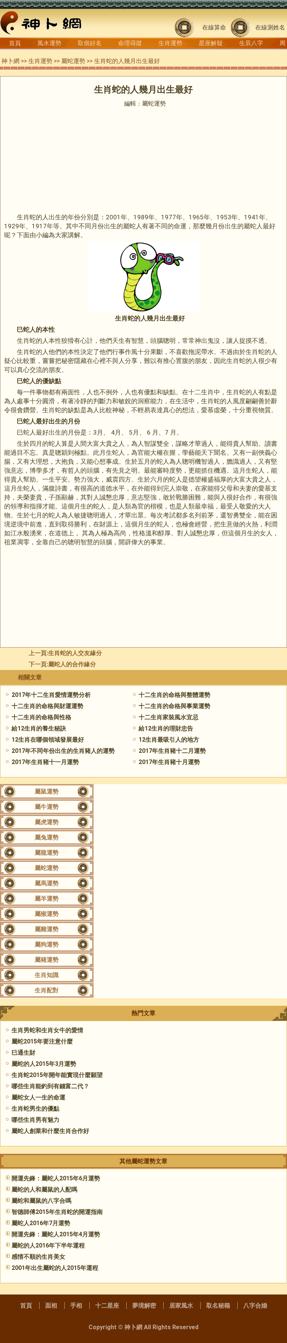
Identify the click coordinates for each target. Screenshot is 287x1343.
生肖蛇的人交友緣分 (75, 653)
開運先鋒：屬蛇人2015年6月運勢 (56, 1178)
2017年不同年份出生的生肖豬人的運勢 (63, 750)
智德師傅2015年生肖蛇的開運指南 (57, 1211)
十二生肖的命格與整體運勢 (174, 694)
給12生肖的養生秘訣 (39, 728)
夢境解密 (144, 1305)
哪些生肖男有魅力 (35, 1119)
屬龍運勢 (47, 852)
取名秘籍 (218, 1305)
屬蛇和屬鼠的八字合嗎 (41, 1200)
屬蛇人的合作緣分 (72, 664)
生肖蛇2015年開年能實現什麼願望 (57, 1075)
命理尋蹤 (130, 43)
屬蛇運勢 (73, 61)
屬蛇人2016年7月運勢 (41, 1223)
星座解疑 (211, 43)
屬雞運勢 (47, 929)
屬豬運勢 (47, 959)
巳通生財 (24, 1052)
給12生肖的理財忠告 (166, 728)
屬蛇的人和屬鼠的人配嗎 (44, 1189)
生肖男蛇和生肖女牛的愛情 (47, 1030)
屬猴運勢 (47, 913)
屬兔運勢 (47, 837)
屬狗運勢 (47, 944)
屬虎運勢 (47, 822)
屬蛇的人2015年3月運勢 (44, 1063)
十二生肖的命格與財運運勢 (47, 706)
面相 (51, 1305)
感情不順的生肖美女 (38, 1256)
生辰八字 (251, 43)
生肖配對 (47, 990)
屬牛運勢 (47, 806)
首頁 (15, 43)
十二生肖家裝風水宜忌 (168, 717)
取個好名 (90, 43)
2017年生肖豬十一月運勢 (45, 762)
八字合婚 (255, 1305)
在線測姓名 (270, 27)
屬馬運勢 (47, 883)
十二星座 (107, 1305)
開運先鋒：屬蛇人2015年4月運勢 (56, 1234)
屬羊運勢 (47, 898)
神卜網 (10, 61)
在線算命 (214, 27)
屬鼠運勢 (47, 791)
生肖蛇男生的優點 (35, 1108)
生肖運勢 (170, 43)
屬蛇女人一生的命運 (38, 1097)
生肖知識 (47, 975)
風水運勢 (49, 43)
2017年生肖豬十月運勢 (169, 762)
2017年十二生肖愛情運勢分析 (51, 694)
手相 (76, 1305)
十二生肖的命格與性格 (41, 717)
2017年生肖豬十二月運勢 (172, 750)
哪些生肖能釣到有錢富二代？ (50, 1086)
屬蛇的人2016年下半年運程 (48, 1245)
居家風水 (181, 1305)
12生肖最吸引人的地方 (169, 739)
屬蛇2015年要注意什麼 (42, 1041)
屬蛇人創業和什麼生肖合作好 (50, 1130)
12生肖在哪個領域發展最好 (48, 739)
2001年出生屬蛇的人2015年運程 (55, 1267)
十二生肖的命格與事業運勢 (174, 706)
